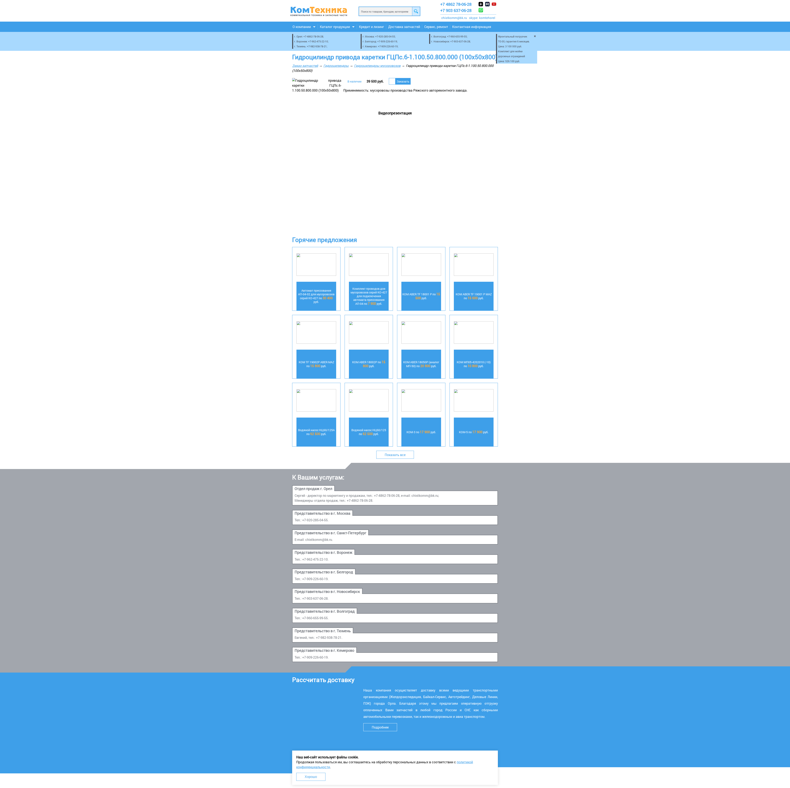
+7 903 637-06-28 (456, 10)
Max (487, 10)
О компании (302, 26)
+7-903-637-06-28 (460, 41)
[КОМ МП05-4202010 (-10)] (474, 333)
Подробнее (380, 727)
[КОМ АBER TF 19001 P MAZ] (474, 265)
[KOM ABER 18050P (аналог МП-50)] (421, 333)
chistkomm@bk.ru (454, 18)
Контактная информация (471, 26)
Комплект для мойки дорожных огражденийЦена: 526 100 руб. (511, 56)
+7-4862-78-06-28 (313, 36)
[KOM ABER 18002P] (369, 333)
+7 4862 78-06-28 (456, 4)
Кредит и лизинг (371, 26)
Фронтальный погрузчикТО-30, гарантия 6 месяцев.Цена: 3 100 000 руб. (514, 41)
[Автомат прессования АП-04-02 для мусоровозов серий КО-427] (316, 265)
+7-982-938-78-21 (317, 46)
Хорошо (311, 777)
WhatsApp (481, 10)
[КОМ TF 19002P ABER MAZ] (316, 333)
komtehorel (487, 18)
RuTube (487, 4)
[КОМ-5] (474, 401)
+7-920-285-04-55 (385, 36)
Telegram (494, 10)
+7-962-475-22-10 (318, 41)
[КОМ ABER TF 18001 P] (421, 265)
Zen (481, 4)
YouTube (494, 4)
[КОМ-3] (421, 401)
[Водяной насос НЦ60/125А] (316, 401)
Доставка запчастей (404, 26)
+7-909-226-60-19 (387, 41)
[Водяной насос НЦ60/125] (369, 401)
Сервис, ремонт (436, 26)
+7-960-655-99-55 (457, 36)
